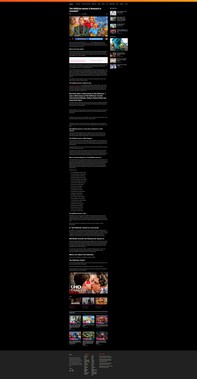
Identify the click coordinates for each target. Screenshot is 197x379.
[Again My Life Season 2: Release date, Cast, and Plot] (88, 300)
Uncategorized (94, 373)
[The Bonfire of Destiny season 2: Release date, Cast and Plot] (101, 300)
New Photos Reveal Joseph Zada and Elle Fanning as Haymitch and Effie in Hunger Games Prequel (105, 360)
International (86, 372)
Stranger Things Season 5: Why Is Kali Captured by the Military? (101, 342)
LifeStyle (85, 374)
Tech (92, 365)
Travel (93, 368)
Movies (93, 356)
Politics (93, 361)
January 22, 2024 (113, 49)
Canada (85, 357)
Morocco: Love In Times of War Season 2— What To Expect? (122, 59)
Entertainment (72, 322)
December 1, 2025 (72, 344)
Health (85, 371)
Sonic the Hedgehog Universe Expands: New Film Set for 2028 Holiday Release (75, 342)
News (92, 358)
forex (85, 365)
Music (92, 357)
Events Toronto (87, 361)
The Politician (88, 42)
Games (85, 368)
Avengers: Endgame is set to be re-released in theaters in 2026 (122, 30)
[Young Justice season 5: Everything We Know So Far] (75, 300)
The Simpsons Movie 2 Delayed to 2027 (96, 60)
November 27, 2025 (99, 344)
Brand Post (86, 356)
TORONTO (93, 367)
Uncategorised (94, 372)
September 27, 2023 (120, 56)
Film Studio (86, 364)
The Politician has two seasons (75, 85)
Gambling (86, 367)
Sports (93, 364)
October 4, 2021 (120, 62)
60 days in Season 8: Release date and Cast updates (121, 54)
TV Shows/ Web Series (94, 370)
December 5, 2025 (72, 329)
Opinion (93, 360)
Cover (85, 358)
